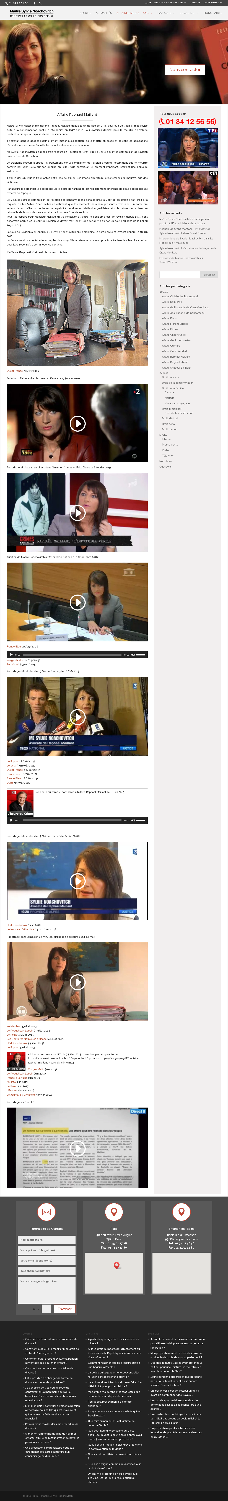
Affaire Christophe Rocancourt (180, 296)
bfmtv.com (13, 774)
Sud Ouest (13, 664)
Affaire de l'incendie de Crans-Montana (185, 307)
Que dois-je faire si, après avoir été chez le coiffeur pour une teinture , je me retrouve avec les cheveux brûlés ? (176, 1367)
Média (163, 435)
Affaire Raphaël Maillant (176, 356)
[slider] (141, 654)
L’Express (12, 1090)
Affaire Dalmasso (172, 302)
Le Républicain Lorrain (20, 1030)
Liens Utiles (211, 3)
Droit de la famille (173, 388)
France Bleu (14, 646)
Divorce (169, 392)
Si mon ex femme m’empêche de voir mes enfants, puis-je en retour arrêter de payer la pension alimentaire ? (52, 1438)
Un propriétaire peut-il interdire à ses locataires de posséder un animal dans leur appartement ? (176, 1432)
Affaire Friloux (170, 329)
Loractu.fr (13, 765)
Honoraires (213, 13)
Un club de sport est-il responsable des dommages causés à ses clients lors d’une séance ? (176, 1404)
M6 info (11, 1082)
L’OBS (10, 782)
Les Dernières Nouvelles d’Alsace (27, 1039)
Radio (165, 450)
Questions (165, 466)
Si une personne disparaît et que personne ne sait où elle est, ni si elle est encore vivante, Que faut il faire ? (176, 1381)
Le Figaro (12, 761)
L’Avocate (164, 13)
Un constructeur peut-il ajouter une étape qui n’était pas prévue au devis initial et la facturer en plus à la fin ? (176, 1418)
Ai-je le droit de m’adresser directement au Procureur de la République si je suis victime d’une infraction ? (114, 1353)
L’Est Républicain (17, 925)
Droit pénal (168, 424)
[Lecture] (11, 655)
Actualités (104, 13)
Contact (195, 3)
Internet (167, 439)
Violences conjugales (177, 403)
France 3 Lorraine (17, 1077)
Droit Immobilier (171, 408)
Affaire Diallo (169, 318)
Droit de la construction (179, 413)
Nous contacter (185, 69)
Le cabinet (188, 13)
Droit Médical (170, 418)
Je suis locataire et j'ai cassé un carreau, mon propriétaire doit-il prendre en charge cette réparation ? (178, 1343)
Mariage (169, 397)
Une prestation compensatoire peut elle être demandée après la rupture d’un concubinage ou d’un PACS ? (49, 1452)
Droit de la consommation (177, 382)
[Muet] (133, 655)
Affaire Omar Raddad (174, 351)
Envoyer (65, 1309)
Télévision (168, 455)
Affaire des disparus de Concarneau (183, 313)
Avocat (163, 373)
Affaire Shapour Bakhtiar (176, 367)
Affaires (163, 292)
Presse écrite (170, 444)
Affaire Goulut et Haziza (176, 340)
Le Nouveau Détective (20, 929)
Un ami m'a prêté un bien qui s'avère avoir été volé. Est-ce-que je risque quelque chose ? (113, 1478)
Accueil (85, 13)
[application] (77, 654)
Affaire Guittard (171, 345)
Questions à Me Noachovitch (164, 3)
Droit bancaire (170, 377)
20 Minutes (13, 1026)
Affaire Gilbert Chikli (174, 334)
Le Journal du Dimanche (21, 1094)
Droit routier (169, 429)
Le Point (12, 1034)
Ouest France (15, 370)
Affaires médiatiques (132, 13)
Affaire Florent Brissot (175, 323)
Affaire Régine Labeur (175, 362)
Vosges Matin (15, 660)
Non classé (166, 461)
